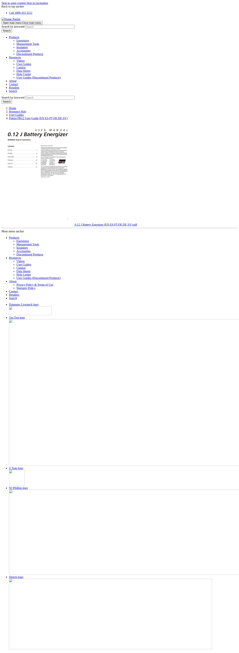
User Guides (23, 64)
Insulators (22, 47)
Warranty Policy (25, 288)
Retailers (14, 87)
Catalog (21, 67)
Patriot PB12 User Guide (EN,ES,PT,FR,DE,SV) (38, 118)
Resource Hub (17, 111)
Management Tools (27, 44)
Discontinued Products (29, 54)
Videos (20, 60)
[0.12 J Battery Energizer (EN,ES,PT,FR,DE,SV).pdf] (38, 224)
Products (14, 37)
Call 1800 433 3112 (20, 12)
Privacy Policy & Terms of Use (34, 284)
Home (12, 108)
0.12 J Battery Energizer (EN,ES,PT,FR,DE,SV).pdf (106, 224)
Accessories (23, 50)
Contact (13, 84)
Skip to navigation (37, 3)
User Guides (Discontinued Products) (38, 77)
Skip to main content (14, 3)
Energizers (22, 40)
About (12, 80)
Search (13, 91)
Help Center (23, 74)
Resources (15, 57)
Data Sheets (23, 70)
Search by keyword (12, 26)
